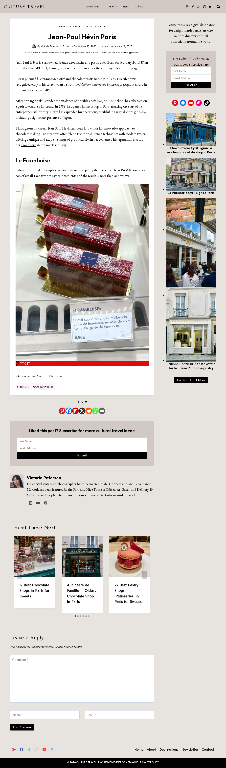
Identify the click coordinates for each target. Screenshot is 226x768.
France (62, 26)
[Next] (144, 575)
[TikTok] (199, 6)
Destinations (168, 749)
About (151, 749)
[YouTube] (44, 749)
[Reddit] (88, 411)
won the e (92, 84)
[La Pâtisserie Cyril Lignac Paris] (191, 174)
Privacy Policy (149, 762)
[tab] (75, 616)
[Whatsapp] (95, 411)
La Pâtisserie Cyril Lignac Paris (190, 193)
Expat (125, 6)
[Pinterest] (187, 6)
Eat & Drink (93, 26)
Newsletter (190, 749)
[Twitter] (210, 6)
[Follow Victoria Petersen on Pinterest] (45, 502)
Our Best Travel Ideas (191, 380)
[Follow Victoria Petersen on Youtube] (37, 502)
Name (17, 714)
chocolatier (28, 145)
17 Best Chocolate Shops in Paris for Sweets (34, 590)
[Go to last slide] (19, 575)
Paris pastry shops (43, 386)
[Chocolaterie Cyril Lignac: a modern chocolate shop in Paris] (191, 129)
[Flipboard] (75, 411)
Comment (20, 659)
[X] (82, 411)
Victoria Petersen (44, 477)
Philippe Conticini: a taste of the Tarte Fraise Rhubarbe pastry (191, 366)
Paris (76, 26)
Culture (139, 6)
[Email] (102, 411)
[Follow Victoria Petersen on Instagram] (30, 502)
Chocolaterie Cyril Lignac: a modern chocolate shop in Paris (191, 150)
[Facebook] (193, 6)
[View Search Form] (218, 6)
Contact (208, 749)
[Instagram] (204, 6)
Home (139, 749)
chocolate (23, 386)
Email (91, 714)
